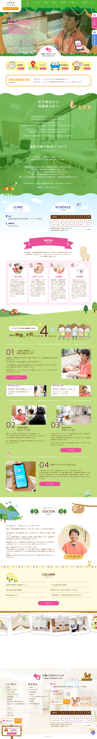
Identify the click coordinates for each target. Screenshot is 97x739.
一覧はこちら (48, 603)
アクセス (92, 3)
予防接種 (31, 701)
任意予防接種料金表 (34, 703)
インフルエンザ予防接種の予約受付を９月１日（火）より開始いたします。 (62, 82)
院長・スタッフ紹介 (12, 689)
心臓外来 (54, 3)
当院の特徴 (10, 696)
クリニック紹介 (11, 692)
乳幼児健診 (63, 3)
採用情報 (84, 3)
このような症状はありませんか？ (39, 696)
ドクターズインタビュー (13, 694)
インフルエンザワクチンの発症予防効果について (55, 79)
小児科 (31, 687)
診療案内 (46, 3)
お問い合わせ (10, 715)
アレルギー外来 (33, 689)
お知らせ (9, 708)
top (93, 733)
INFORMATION (19, 80)
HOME (27, 4)
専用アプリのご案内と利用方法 (15, 701)
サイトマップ (10, 710)
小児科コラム (10, 713)
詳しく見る (16, 377)
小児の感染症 (32, 692)
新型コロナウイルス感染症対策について (16, 704)
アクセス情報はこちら (11, 8)
